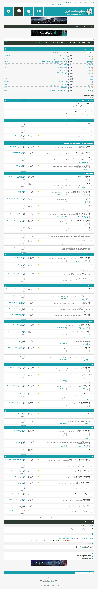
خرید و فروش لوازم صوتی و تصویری (83, 482)
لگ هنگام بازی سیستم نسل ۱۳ (62, 73)
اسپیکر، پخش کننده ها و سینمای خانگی (81, 231)
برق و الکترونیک (63, 359)
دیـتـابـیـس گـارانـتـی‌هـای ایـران (83, 115)
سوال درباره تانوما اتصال (63, 78)
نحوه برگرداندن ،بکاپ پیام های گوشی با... (16, 385)
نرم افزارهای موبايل (86, 385)
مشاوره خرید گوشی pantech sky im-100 (16, 402)
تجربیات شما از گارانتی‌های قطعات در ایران (82, 111)
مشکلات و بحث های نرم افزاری (60, 327)
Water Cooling (63, 298)
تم (65, 405)
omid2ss (5, 78)
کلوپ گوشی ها (87, 374)
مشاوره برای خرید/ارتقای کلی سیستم (83, 246)
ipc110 (5, 62)
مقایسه (22, 129)
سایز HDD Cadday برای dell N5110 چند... (16, 198)
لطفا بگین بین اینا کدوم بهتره (18, 295)
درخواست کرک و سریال (84, 328)
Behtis (91, 84)
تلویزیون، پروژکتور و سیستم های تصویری (58, 230)
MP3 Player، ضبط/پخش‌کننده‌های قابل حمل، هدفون (57, 231)
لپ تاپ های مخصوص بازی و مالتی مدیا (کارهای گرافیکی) (78, 267)
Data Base (86, 351)
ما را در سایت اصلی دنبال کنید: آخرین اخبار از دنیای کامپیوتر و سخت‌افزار (76, 137)
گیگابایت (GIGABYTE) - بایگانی (84, 157)
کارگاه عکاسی (86, 436)
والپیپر (87, 405)
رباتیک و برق (87, 355)
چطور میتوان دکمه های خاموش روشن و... (16, 205)
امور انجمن (85, 26)
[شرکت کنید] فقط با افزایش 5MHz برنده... (16, 308)
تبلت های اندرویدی (62, 260)
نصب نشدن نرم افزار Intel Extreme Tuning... (15, 288)
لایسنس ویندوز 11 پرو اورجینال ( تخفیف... (16, 493)
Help (48, 4)
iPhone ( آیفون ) (63, 379)
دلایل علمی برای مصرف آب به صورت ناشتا (60, 81)
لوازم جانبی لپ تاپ (85, 270)
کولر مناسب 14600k (20, 235)
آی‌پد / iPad (86, 260)
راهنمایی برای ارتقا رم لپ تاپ (18, 470)
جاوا (87, 390)
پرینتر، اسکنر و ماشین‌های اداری (84, 213)
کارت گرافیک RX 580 (20, 340)
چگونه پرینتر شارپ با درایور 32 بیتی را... (16, 213)
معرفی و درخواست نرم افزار (83, 327)
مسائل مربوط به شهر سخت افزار (84, 135)
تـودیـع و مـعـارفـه (85, 126)
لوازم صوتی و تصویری (86, 227)
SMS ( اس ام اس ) (85, 406)
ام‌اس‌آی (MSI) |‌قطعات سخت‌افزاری (83, 146)
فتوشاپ (87, 343)
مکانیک (87, 359)
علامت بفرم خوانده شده (54, 517)
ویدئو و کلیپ (63, 436)
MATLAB (64, 352)
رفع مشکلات (86, 180)
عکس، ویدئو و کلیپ (86, 430)
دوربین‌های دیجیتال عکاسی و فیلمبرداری (81, 230)
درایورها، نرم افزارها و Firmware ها (83, 240)
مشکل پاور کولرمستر (19, 165)
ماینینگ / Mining (87, 314)
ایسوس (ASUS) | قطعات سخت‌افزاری (83, 152)
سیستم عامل (63, 328)
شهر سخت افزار (9, 572)
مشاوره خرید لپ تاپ (86, 264)
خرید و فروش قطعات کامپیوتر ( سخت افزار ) (82, 459)
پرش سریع (91, 26)
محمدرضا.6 (90, 91)
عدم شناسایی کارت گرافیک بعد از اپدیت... (16, 157)
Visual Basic (64, 350)
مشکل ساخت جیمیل (64, 76)
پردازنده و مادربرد (86, 176)
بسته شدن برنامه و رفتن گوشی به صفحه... (16, 367)
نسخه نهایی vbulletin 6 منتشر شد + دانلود (16, 505)
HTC (87, 380)
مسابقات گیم (86, 337)
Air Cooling (86, 298)
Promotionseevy (7, 55)
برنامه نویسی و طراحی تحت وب (82, 352)
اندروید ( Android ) (62, 388)
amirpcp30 (6, 61)
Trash (89, 449)
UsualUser (6, 59)
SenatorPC (6, 87)
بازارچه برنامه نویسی (86, 499)
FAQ (77, 26)
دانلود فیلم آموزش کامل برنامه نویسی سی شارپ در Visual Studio (56, 91)
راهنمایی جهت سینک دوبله (19, 430)
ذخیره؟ (91, 2)
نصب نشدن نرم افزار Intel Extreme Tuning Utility (59, 90)
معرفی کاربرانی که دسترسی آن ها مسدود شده (15, 123)
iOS (87, 389)
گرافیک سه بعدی (85, 344)
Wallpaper (86, 433)
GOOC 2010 (86, 311)
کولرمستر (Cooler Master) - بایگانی (83, 165)
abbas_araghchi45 (7, 81)
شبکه (89, 413)
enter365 (90, 76)
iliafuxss (90, 81)
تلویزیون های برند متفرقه (19, 227)
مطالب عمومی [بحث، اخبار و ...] (82, 179)
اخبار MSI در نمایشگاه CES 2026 (17, 146)
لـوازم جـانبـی (86, 371)
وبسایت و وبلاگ (63, 423)
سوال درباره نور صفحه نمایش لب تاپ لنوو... (15, 273)
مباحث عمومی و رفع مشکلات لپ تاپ (83, 273)
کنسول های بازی (63, 334)
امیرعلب (90, 82)
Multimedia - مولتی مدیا (85, 402)
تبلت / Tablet (87, 257)
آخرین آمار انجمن (89, 49)
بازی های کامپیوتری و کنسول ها (84, 331)
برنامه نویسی (87, 347)
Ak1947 (83, 547)
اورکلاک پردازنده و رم (84, 291)
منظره (64, 433)
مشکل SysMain (21, 191)
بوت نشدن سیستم (64, 87)
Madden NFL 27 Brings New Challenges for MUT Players (57, 55)
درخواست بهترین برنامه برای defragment (60, 58)
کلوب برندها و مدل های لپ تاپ (84, 278)
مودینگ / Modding (86, 302)
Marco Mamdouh (54, 584)
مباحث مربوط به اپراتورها (83, 370)
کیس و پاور (88, 205)
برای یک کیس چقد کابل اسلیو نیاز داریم (16, 302)
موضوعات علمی (63, 446)
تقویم (80, 26)
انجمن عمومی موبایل (86, 367)
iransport (5, 56)
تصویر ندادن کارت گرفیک (63, 65)
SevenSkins (52, 581)
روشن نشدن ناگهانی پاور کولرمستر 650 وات (60, 79)
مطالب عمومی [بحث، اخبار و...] (82, 194)
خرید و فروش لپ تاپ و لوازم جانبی (83, 470)
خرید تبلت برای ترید (20, 257)
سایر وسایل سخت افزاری (85, 234)
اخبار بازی (86, 334)
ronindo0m (90, 90)
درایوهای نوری (87, 198)
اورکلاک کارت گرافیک (62, 291)
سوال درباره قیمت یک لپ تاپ (18, 278)
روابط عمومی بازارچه (86, 510)
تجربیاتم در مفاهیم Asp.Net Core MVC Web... (15, 347)
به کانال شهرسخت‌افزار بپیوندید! (84, 103)
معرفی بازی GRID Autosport (18, 393)
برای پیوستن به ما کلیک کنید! (84, 107)
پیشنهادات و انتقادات (86, 129)
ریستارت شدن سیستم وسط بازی (62, 67)
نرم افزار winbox (65, 84)
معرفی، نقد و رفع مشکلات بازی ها (82, 335)
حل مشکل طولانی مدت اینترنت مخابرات (61, 59)
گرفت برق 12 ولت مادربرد (19, 356)
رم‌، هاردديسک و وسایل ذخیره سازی (83, 191)
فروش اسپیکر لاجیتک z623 (19, 482)
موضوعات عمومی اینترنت (85, 419)
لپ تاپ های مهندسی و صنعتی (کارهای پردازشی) (57, 267)
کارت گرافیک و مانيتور (86, 183)
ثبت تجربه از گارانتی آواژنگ (83, 162)
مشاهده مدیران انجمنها (43, 517)
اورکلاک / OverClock (86, 288)
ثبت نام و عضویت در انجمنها (57, 4)
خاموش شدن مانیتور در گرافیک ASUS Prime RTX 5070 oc (57, 68)
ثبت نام (38, 42)
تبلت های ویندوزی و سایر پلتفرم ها (82, 261)
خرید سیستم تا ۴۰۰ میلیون (63, 64)
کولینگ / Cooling (87, 294)
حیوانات (87, 435)
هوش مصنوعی (85, 360)
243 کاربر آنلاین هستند (84, 528)
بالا (5, 572)
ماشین (87, 434)
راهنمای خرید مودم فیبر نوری (63, 82)
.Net (65, 351)
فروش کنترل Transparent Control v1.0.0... (16, 499)
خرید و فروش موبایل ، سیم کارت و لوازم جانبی (81, 476)
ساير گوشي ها (85, 382)
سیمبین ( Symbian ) (85, 388)
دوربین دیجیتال (86, 438)
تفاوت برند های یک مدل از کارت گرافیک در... (15, 314)
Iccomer (5, 79)
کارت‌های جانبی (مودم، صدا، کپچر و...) (83, 220)
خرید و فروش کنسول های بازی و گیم (83, 487)
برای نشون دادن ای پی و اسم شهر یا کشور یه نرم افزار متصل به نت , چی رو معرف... (53, 88)
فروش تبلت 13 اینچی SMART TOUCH (16, 464)
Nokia (65, 381)
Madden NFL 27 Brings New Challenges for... (15, 176)
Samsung (64, 380)
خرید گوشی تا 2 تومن (20, 476)
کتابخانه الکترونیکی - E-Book (83, 446)
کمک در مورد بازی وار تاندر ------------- (16, 331)
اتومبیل (64, 445)
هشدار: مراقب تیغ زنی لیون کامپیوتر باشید (16, 510)
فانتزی (65, 434)
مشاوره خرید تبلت (62, 261)
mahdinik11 (6, 90)
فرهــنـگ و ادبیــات (85, 445)
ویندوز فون (64, 389)
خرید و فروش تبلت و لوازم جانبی (84, 464)
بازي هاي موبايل (87, 393)
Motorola (86, 379)
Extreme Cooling (85, 299)
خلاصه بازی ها (65, 56)
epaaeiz (5, 58)
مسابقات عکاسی (63, 435)
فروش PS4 (21, 487)
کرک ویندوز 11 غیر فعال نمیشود (62, 70)
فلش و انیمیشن (63, 343)
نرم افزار (88, 324)
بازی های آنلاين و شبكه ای (61, 335)
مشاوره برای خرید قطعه (61, 179)
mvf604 (90, 79)
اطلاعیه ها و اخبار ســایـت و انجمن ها (83, 123)
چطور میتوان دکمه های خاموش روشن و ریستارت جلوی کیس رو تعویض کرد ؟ (54, 61)
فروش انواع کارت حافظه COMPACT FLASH (60, 62)
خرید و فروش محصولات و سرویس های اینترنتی (81, 493)
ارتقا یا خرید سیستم (20, 135)
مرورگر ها (86, 423)
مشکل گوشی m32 (20, 374)
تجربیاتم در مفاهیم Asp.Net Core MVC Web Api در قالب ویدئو (57, 85)
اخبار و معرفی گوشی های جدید (60, 370)
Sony (87, 381)
